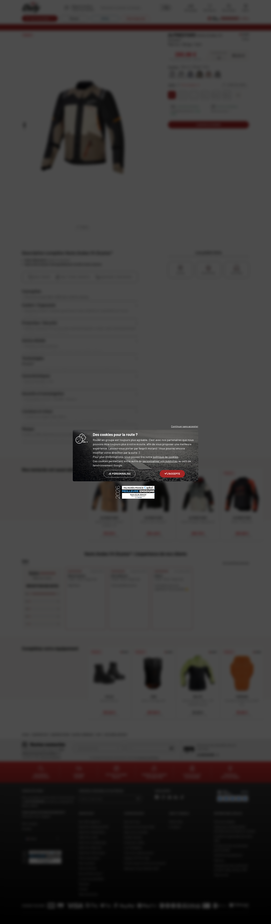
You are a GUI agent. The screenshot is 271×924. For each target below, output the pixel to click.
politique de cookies (165, 457)
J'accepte (173, 473)
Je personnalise (120, 473)
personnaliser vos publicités (160, 461)
